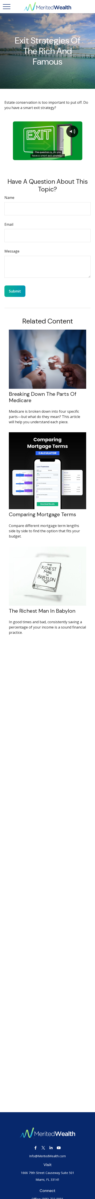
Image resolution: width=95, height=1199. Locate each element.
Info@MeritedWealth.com (47, 1156)
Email (8, 224)
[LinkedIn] (51, 1148)
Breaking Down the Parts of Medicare (42, 397)
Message (11, 251)
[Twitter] (43, 1148)
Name (9, 197)
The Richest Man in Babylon (42, 610)
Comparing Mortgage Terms (42, 514)
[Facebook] (35, 1148)
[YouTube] (59, 1148)
